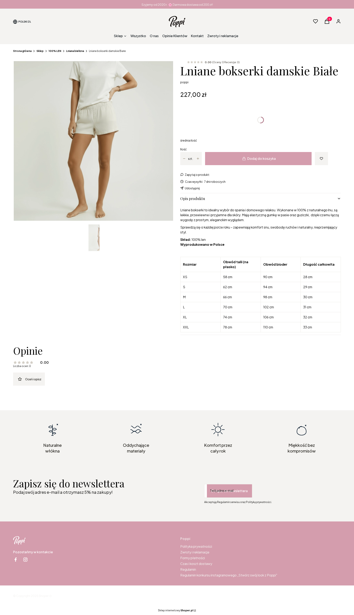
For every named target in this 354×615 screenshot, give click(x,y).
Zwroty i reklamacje (194, 552)
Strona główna (22, 51)
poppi (184, 82)
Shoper (44, 596)
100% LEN (55, 51)
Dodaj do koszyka (261, 158)
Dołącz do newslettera (229, 491)
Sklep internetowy (175, 610)
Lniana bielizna (75, 51)
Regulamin (188, 569)
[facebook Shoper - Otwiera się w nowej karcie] (15, 559)
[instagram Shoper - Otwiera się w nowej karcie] (25, 559)
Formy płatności (192, 558)
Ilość (183, 149)
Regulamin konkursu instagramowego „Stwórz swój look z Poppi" (228, 575)
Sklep (40, 51)
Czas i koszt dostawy (196, 563)
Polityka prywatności (196, 546)
